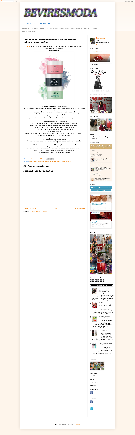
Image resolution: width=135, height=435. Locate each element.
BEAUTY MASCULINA (29, 31)
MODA (42, 28)
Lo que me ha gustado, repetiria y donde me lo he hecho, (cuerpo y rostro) (105, 290)
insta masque (57, 161)
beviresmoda (41, 161)
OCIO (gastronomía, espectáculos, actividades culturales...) (64, 28)
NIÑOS (95, 28)
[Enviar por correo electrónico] (47, 159)
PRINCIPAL (25, 28)
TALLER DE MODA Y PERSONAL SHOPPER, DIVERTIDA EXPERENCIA (105, 304)
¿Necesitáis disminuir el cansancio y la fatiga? (104, 317)
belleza (35, 161)
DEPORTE (87, 28)
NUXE (29, 46)
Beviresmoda (101, 38)
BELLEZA (35, 28)
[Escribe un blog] (48, 159)
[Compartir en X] (50, 159)
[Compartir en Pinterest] (53, 159)
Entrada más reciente (30, 208)
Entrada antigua (80, 208)
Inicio (55, 208)
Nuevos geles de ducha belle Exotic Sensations (105, 344)
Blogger (77, 424)
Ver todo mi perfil (101, 44)
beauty (31, 161)
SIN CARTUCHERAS (104, 330)
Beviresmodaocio (49, 161)
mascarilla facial (65, 161)
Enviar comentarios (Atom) (39, 211)
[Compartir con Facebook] (51, 159)
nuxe (70, 161)
